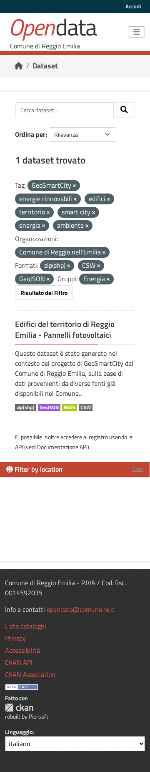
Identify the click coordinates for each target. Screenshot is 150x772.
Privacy (15, 638)
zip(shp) (26, 407)
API (19, 447)
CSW (85, 407)
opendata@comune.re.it (81, 609)
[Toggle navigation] (136, 32)
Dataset (45, 65)
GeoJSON (49, 407)
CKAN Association (30, 674)
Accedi (133, 6)
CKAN (19, 707)
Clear (137, 469)
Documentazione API (62, 447)
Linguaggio (18, 731)
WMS (69, 407)
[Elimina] (74, 186)
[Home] (19, 65)
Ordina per (30, 134)
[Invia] (124, 109)
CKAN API (18, 662)
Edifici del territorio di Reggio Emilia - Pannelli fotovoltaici (65, 329)
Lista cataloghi (25, 626)
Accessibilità (22, 650)
